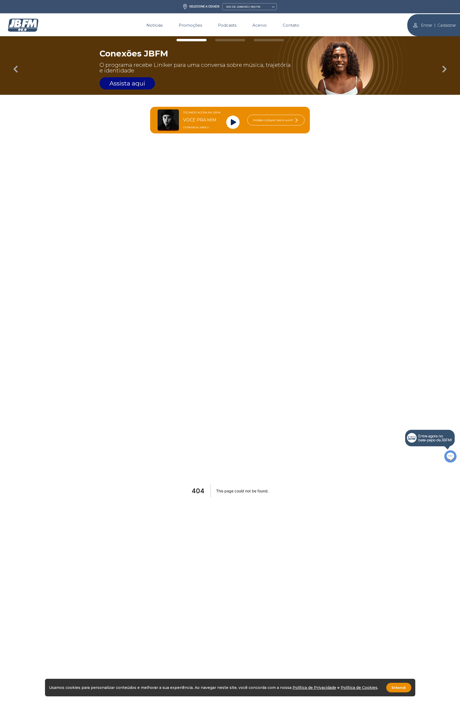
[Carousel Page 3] (269, 40)
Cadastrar (446, 25)
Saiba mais (199, 77)
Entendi (399, 687)
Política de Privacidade (314, 687)
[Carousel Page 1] (191, 40)
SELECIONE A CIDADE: (204, 6)
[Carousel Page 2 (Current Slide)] (230, 40)
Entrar (426, 25)
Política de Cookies (359, 687)
